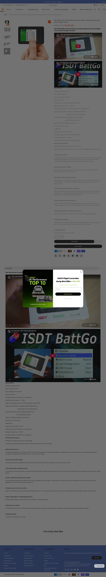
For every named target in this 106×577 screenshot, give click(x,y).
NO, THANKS (68, 298)
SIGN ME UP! (68, 294)
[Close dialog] (81, 271)
